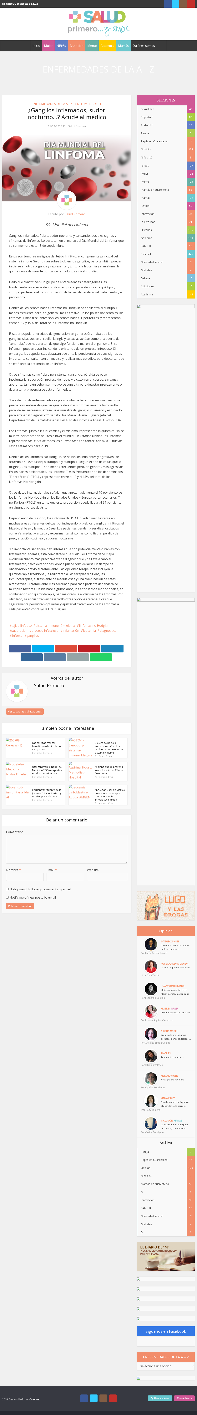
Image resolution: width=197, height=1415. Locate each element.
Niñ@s (61, 46)
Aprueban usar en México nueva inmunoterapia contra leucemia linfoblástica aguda (110, 794)
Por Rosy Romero (150, 1109)
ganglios (32, 635)
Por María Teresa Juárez (151, 953)
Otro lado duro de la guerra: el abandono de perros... (175, 1104)
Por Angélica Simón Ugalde (151, 1042)
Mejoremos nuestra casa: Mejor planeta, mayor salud (175, 992)
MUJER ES (165, 1008)
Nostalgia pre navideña (172, 1079)
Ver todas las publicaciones (25, 711)
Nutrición (76, 46)
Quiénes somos (144, 46)
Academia (107, 46)
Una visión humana (172, 986)
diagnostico (108, 630)
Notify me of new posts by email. (32, 897)
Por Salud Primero (74, 126)
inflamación (71, 630)
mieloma (69, 625)
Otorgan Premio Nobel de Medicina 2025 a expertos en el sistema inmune (47, 770)
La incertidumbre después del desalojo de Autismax (174, 1126)
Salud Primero (75, 214)
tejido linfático (21, 625)
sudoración (19, 630)
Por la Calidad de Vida (174, 963)
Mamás (123, 46)
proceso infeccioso (45, 630)
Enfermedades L (88, 104)
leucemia (89, 630)
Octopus (34, 1399)
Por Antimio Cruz (104, 777)
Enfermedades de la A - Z (52, 104)
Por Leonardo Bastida (151, 997)
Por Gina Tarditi (150, 975)
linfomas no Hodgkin (94, 625)
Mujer (48, 46)
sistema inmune (47, 625)
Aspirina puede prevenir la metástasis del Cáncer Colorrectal (109, 770)
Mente (92, 46)
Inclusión (167, 1120)
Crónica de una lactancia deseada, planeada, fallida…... (176, 1036)
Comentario (14, 832)
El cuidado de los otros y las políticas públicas (175, 947)
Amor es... (166, 1053)
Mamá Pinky (168, 1098)
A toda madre (169, 1031)
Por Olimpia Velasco (151, 1065)
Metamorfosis (169, 1075)
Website (93, 870)
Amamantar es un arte (172, 1057)
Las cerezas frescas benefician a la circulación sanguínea (47, 746)
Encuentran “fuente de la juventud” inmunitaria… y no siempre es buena (46, 793)
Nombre (13, 870)
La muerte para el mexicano (175, 967)
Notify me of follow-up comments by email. (40, 889)
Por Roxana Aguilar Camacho (151, 1020)
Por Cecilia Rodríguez (151, 1132)
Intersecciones (170, 941)
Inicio (36, 46)
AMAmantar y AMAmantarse (175, 1012)
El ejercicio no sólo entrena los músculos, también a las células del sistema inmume (109, 747)
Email (52, 870)
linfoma (16, 635)
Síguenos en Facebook (166, 1331)
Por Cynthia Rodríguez (151, 1087)
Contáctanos (184, 1398)
